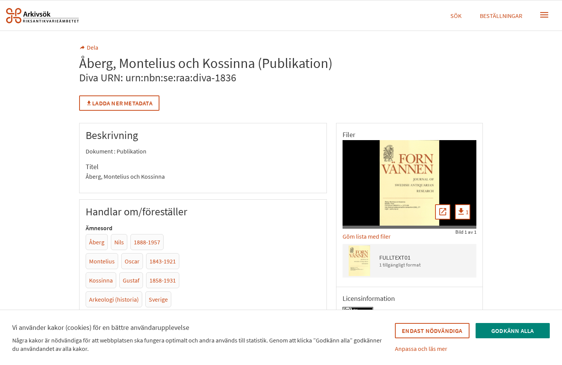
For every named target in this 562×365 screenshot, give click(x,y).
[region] (409, 183)
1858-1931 (162, 280)
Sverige (158, 299)
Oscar (132, 261)
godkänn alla (512, 330)
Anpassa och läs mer (421, 348)
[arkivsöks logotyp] (42, 15)
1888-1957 (147, 242)
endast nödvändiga (432, 330)
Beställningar (501, 15)
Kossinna (101, 280)
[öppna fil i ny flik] (442, 212)
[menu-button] (544, 15)
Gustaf (131, 280)
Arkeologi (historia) (114, 299)
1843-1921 (162, 261)
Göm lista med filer (367, 236)
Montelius (102, 261)
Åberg (96, 242)
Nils (119, 242)
